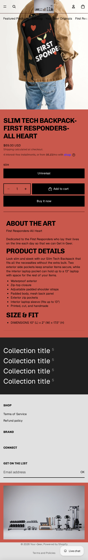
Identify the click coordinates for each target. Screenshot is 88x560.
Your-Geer (36, 544)
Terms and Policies (44, 553)
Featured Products (15, 18)
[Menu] (5, 6)
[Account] (73, 6)
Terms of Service (15, 414)
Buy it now (44, 201)
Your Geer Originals (59, 18)
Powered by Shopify (55, 544)
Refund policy (13, 420)
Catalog (37, 18)
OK (83, 472)
